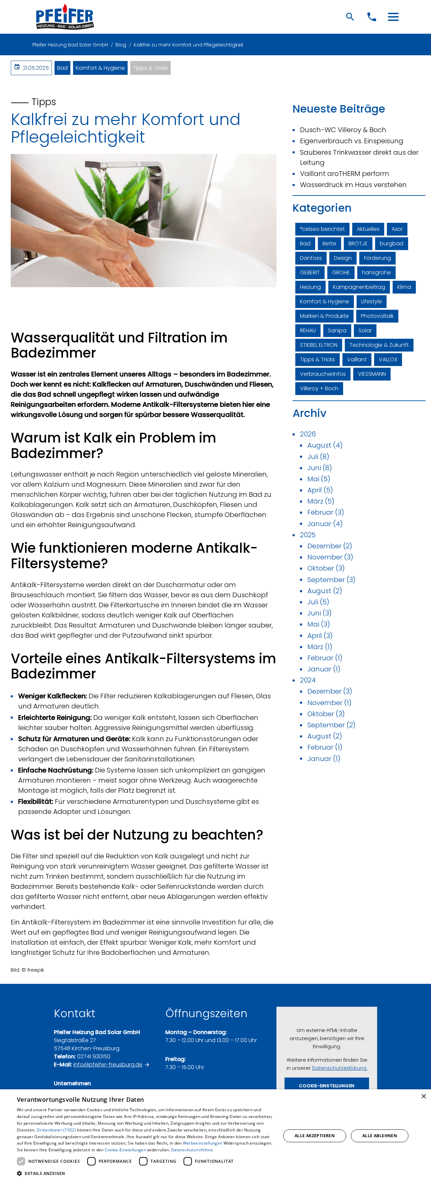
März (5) (320, 501)
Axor (397, 229)
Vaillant (357, 359)
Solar (365, 330)
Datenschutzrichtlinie (192, 1150)
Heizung (310, 287)
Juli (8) (318, 456)
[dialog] (215, 1135)
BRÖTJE (358, 243)
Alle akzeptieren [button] (315, 1136)
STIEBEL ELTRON (318, 345)
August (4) (325, 445)
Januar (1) (323, 669)
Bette (329, 243)
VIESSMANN (372, 374)
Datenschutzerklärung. (339, 1068)
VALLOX (388, 359)
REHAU (308, 330)
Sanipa (337, 330)
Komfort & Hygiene (100, 68)
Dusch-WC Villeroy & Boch (343, 129)
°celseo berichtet (322, 229)
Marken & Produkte (324, 316)
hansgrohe (376, 272)
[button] (393, 17)
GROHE (341, 272)
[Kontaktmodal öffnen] (371, 16)
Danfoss (311, 258)
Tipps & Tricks (150, 68)
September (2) (331, 725)
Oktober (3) (326, 568)
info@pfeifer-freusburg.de (107, 1064)
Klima (404, 287)
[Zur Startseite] (65, 17)
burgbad (391, 243)
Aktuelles (368, 229)
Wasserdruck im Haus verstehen (353, 184)
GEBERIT (310, 272)
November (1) (329, 702)
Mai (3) (318, 624)
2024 (308, 680)
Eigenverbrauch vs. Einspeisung (351, 141)
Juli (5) (318, 602)
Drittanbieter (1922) (56, 1130)
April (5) (320, 490)
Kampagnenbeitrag (359, 287)
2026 (308, 434)
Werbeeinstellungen (202, 1143)
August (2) (324, 591)
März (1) (319, 646)
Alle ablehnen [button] (379, 1136)
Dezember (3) (329, 691)
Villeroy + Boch (319, 388)
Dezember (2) (329, 546)
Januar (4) (325, 523)
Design (343, 258)
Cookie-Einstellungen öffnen (327, 1089)
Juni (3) (319, 613)
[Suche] (350, 16)
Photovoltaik (377, 316)
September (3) (331, 579)
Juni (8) (319, 468)
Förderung (377, 258)
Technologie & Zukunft (379, 345)
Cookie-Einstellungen (125, 1150)
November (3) (330, 557)
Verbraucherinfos (323, 374)
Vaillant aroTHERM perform (344, 173)
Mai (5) (318, 479)
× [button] (423, 1096)
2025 (308, 535)
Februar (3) (325, 512)
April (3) (320, 635)
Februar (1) (324, 658)
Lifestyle (371, 301)
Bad (62, 68)
